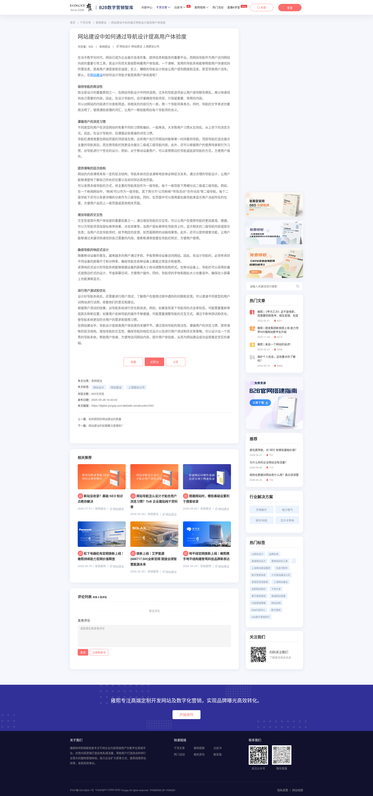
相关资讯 (199, 754)
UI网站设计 (257, 554)
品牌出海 (273, 554)
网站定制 (276, 603)
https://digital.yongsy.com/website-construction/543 (122, 405)
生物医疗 (261, 510)
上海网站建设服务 (261, 568)
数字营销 (276, 610)
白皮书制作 (282, 568)
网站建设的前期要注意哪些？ (101, 425)
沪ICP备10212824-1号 (82, 790)
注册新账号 (99, 652)
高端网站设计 (259, 561)
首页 (72, 22)
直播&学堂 (236, 7)
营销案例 (100, 566)
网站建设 (136, 46)
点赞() (154, 362)
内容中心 (146, 7)
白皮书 (182, 7)
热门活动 (218, 7)
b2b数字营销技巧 (261, 617)
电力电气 (287, 510)
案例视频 (199, 7)
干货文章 (161, 7)
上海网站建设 (281, 582)
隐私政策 (282, 790)
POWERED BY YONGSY (162, 790)
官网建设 (101, 22)
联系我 (218, 754)
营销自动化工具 (279, 561)
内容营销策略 (259, 603)
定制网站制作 (259, 589)
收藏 (133, 362)
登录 (290, 8)
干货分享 (276, 589)
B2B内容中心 (258, 610)
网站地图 (297, 790)
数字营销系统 (259, 575)
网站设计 (125, 46)
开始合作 (186, 714)
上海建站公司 (151, 46)
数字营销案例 (259, 596)
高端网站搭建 (278, 596)
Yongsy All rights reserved (134, 790)
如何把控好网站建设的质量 (99, 419)
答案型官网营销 (260, 582)
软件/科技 (261, 520)
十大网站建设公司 (280, 575)
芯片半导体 (287, 520)
